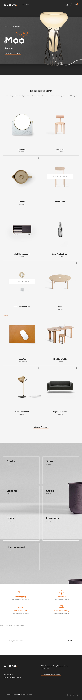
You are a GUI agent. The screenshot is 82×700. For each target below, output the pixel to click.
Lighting (12, 491)
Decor (10, 518)
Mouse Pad (22, 359)
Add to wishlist (38, 106)
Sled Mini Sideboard (22, 254)
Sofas (49, 461)
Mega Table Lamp (22, 412)
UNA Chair (60, 149)
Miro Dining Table (60, 359)
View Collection (14, 479)
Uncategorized (16, 547)
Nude (60, 307)
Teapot (21, 202)
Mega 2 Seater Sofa (60, 412)
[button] (25, 4)
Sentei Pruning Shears (60, 254)
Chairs (11, 461)
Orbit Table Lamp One (22, 307)
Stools (50, 491)
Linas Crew (22, 149)
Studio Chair (60, 202)
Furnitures (52, 518)
